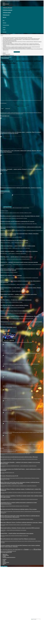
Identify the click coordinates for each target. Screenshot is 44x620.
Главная (2, 57)
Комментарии (5, 331)
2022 (14, 450)
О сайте (4, 556)
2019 (6, 450)
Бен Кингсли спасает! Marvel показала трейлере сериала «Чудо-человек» (17, 47)
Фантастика (7, 108)
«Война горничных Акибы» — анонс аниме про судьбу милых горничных (19, 251)
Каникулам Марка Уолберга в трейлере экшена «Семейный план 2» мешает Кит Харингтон (21, 43)
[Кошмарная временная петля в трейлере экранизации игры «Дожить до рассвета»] (11, 185)
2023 (16, 450)
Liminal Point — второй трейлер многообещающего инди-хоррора (16, 533)
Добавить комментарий (5, 190)
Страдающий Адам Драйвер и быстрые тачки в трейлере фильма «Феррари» (19, 316)
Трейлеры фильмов (7, 7)
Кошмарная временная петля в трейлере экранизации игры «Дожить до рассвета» (21, 187)
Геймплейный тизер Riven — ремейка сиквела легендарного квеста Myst (18, 294)
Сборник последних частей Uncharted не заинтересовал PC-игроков (17, 221)
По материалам (3, 103)
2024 (19, 450)
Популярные (5, 330)
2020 (9, 450)
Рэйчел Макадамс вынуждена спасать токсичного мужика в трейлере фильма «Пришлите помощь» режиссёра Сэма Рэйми (19, 483)
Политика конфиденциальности (9, 557)
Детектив (30, 549)
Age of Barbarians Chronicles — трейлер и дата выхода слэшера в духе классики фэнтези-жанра (21, 38)
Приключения (3, 451)
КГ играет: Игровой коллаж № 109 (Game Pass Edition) (14, 240)
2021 (11, 450)
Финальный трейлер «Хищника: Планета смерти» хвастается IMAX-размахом (20, 527)
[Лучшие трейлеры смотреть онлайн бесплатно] (10, 0)
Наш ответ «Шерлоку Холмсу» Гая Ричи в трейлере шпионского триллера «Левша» (21, 522)
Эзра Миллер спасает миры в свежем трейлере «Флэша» (14, 305)
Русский (34, 619)
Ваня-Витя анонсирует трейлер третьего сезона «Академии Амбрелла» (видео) (19, 216)
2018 (4, 450)
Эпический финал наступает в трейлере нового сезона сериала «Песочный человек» (21, 321)
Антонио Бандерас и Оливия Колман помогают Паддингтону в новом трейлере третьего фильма (22, 398)
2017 (1, 450)
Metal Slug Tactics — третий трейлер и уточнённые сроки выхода (16, 256)
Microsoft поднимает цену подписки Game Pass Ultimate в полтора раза (18, 538)
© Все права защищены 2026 (6, 552)
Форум (4, 17)
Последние (5, 329)
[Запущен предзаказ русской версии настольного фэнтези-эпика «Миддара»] (9, 341)
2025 (21, 449)
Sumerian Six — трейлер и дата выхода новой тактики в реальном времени (19, 262)
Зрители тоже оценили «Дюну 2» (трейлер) (11, 275)
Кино (2, 108)
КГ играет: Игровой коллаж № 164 (9, 40)
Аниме (26, 450)
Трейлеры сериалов (7, 10)
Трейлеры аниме (7, 12)
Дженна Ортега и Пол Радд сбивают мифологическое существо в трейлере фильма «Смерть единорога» (23, 421)
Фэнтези (14, 451)
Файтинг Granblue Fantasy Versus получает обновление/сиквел (16, 310)
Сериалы (9, 451)
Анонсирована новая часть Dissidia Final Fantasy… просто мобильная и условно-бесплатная (21, 39)
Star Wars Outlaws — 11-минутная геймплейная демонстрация (15, 299)
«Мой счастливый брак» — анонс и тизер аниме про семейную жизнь (17, 245)
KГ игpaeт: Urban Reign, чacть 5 (8, 327)
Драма (32, 549)
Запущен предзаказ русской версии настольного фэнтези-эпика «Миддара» (17, 37)
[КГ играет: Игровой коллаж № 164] (9, 373)
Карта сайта (5, 554)
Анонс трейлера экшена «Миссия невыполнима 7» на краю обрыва (16, 207)
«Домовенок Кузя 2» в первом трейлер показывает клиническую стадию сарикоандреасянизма (21, 46)
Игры (35, 450)
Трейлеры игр (6, 14)
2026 (23, 549)
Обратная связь (6, 555)
